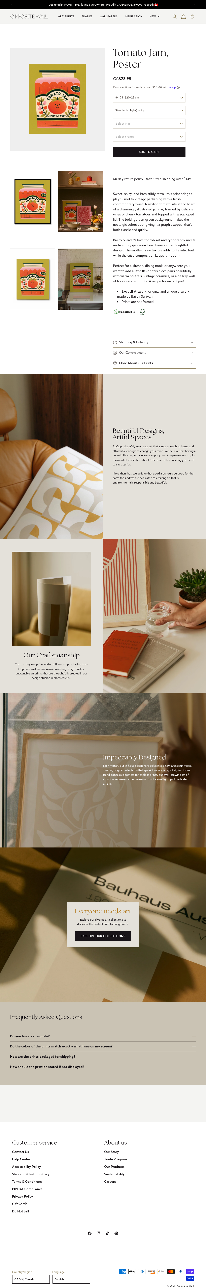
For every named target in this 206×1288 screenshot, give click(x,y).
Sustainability (114, 1174)
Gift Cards (19, 1203)
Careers (110, 1181)
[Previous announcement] (11, 4)
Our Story (111, 1151)
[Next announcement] (194, 4)
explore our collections (103, 936)
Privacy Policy (22, 1196)
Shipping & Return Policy (30, 1174)
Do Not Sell (20, 1211)
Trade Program (115, 1159)
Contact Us (20, 1151)
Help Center (21, 1159)
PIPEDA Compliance (27, 1189)
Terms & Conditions (27, 1181)
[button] (66, 16)
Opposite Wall (185, 1286)
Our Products (114, 1166)
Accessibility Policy (26, 1166)
